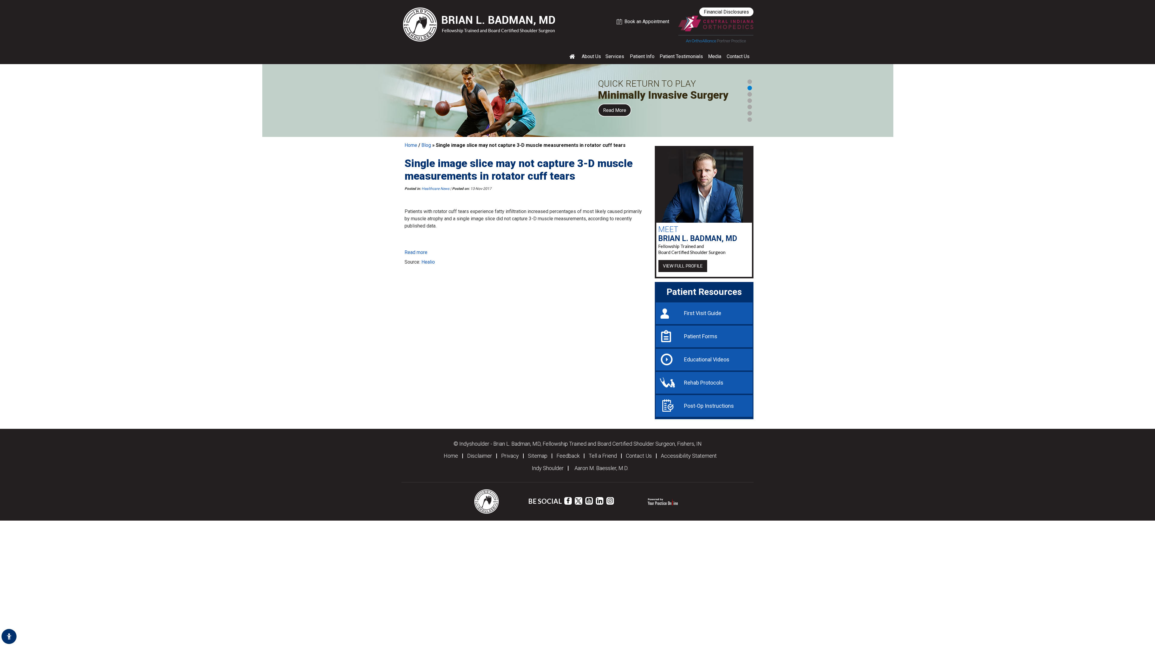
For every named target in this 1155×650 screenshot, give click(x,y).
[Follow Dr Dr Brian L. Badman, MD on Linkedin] (599, 501)
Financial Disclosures (726, 12)
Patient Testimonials (681, 56)
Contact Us (738, 56)
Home (411, 145)
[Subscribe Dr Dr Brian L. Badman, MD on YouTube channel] (589, 501)
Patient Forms (700, 336)
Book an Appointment (646, 21)
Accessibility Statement (689, 456)
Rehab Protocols (703, 382)
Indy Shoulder (548, 468)
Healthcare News (435, 189)
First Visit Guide (702, 313)
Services (614, 56)
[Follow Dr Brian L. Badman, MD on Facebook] (568, 501)
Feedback (568, 456)
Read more (416, 252)
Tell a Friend (603, 456)
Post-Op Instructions (709, 406)
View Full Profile (683, 266)
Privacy (510, 456)
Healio (428, 262)
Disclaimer (479, 456)
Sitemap (537, 456)
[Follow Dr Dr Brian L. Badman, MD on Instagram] (610, 501)
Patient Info (642, 56)
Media (714, 56)
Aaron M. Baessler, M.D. (601, 468)
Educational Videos (706, 359)
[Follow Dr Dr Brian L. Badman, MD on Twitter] (578, 501)
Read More (614, 110)
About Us (591, 56)
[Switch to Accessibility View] (9, 636)
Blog (426, 145)
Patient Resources (704, 291)
